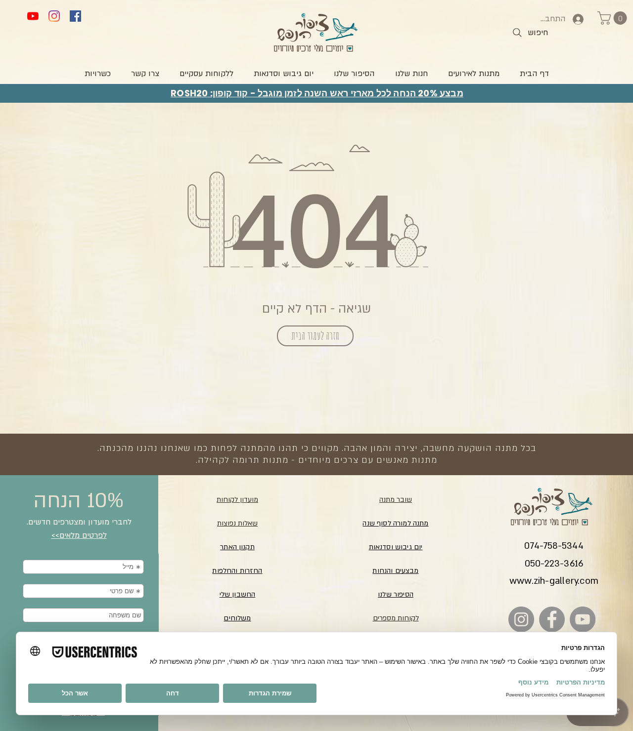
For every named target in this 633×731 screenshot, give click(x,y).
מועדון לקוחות (237, 499)
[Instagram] (54, 16)
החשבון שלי (238, 594)
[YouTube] (33, 16)
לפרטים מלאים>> (79, 535)
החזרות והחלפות (237, 570)
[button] (613, 18)
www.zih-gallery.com (553, 581)
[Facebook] (75, 16)
